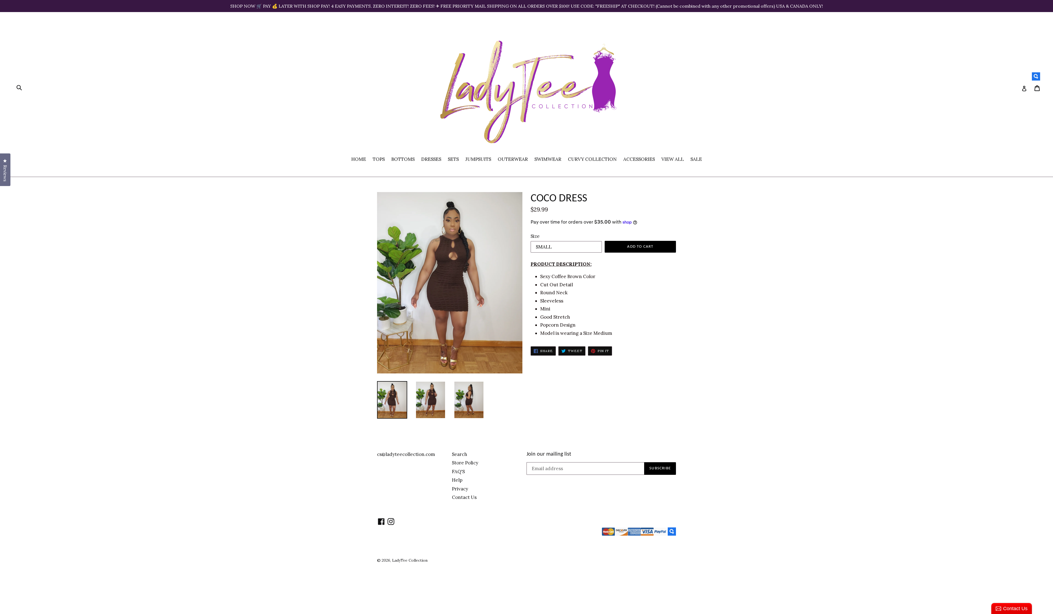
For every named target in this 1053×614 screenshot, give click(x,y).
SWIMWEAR (547, 159)
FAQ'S (458, 472)
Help (457, 480)
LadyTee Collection (410, 560)
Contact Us (464, 497)
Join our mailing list (548, 454)
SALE (696, 159)
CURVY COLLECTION (592, 159)
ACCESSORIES (639, 159)
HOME (358, 159)
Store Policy (465, 463)
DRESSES (431, 159)
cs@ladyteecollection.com (406, 454)
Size (535, 236)
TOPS (379, 159)
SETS (453, 159)
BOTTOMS (403, 159)
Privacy (460, 489)
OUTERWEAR (513, 159)
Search (459, 454)
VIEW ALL (672, 159)
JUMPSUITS (478, 159)
